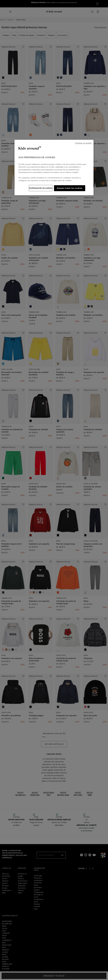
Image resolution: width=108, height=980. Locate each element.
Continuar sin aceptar (83, 143)
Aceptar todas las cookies (69, 188)
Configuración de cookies (40, 188)
